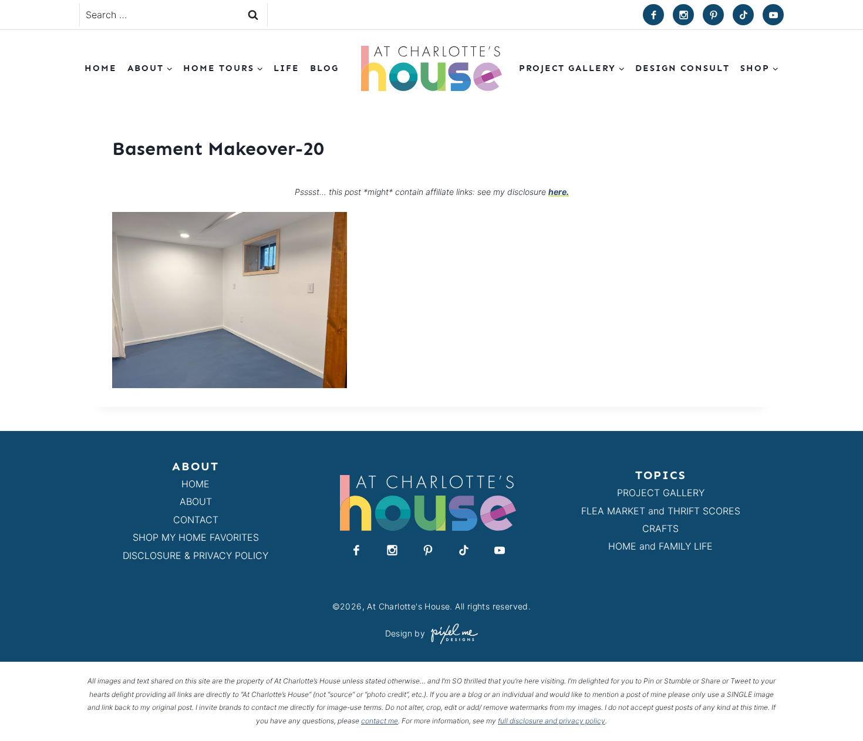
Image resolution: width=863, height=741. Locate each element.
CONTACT (195, 520)
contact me (379, 720)
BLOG (324, 68)
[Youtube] (773, 14)
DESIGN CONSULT (682, 68)
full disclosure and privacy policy (551, 720)
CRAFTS (660, 528)
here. (558, 192)
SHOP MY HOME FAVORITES (196, 537)
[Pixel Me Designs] (451, 634)
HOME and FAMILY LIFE (660, 546)
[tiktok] (743, 14)
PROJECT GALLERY (660, 493)
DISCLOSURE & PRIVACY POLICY (195, 555)
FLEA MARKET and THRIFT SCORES (660, 511)
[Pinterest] (713, 14)
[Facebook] (653, 14)
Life (286, 68)
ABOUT (196, 501)
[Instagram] (683, 14)
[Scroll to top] (832, 705)
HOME (195, 484)
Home (101, 68)
